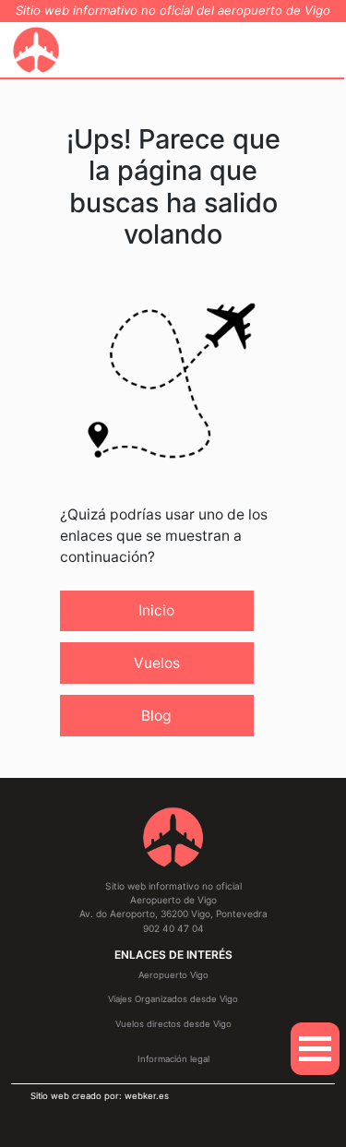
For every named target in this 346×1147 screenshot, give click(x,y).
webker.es (147, 1096)
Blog (156, 715)
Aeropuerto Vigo (173, 975)
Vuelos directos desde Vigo (173, 1024)
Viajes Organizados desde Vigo (173, 999)
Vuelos (157, 663)
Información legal (173, 1059)
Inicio (156, 610)
